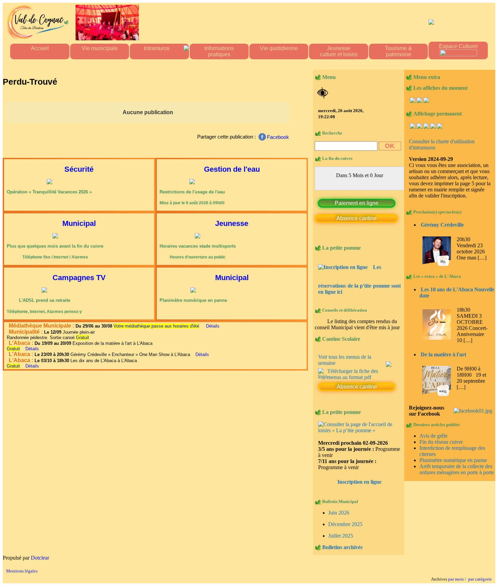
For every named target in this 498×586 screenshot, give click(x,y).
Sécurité (79, 169)
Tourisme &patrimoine (398, 51)
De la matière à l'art (443, 354)
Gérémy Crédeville (442, 225)
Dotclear (40, 551)
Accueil (40, 48)
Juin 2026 (338, 506)
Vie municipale (100, 48)
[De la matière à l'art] (436, 394)
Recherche (332, 133)
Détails (213, 326)
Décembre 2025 (345, 518)
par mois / (457, 572)
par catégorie (479, 572)
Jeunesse (231, 223)
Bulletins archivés (342, 541)
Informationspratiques (219, 51)
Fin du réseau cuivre (441, 442)
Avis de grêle (433, 436)
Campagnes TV (79, 277)
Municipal (79, 223)
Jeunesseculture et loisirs (338, 51)
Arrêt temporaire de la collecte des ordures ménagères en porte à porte (456, 469)
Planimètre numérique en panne (453, 460)
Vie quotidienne (279, 48)
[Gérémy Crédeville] (436, 264)
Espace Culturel (458, 46)
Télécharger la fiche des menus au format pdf (352, 368)
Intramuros (156, 48)
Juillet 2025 (340, 529)
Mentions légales (22, 564)
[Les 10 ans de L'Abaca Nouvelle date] (436, 338)
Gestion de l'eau (232, 169)
